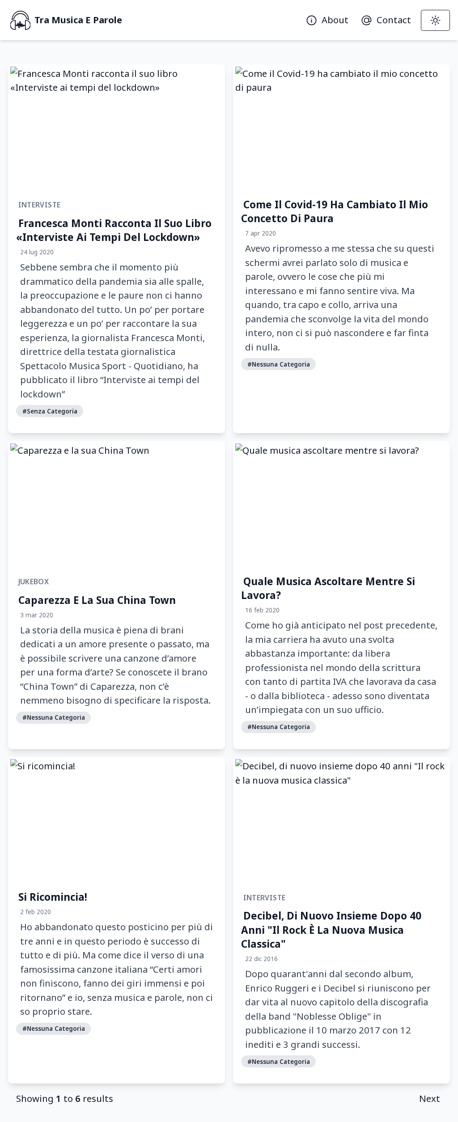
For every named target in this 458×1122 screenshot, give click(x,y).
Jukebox (33, 581)
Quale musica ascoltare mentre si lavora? (328, 588)
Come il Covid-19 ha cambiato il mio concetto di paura (334, 211)
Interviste (39, 205)
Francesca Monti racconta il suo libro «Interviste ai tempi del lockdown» (114, 230)
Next (429, 1098)
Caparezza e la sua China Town (97, 600)
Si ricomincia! (52, 897)
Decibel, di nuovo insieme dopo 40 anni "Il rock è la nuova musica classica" (331, 930)
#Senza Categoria (49, 411)
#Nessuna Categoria (278, 364)
